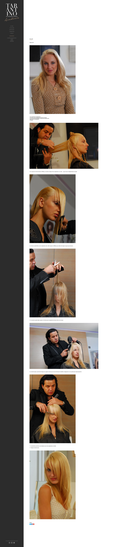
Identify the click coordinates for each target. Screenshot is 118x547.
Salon (12, 39)
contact (12, 33)
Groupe (11, 40)
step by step (11, 29)
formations (11, 31)
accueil (11, 26)
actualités (12, 27)
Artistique (12, 41)
